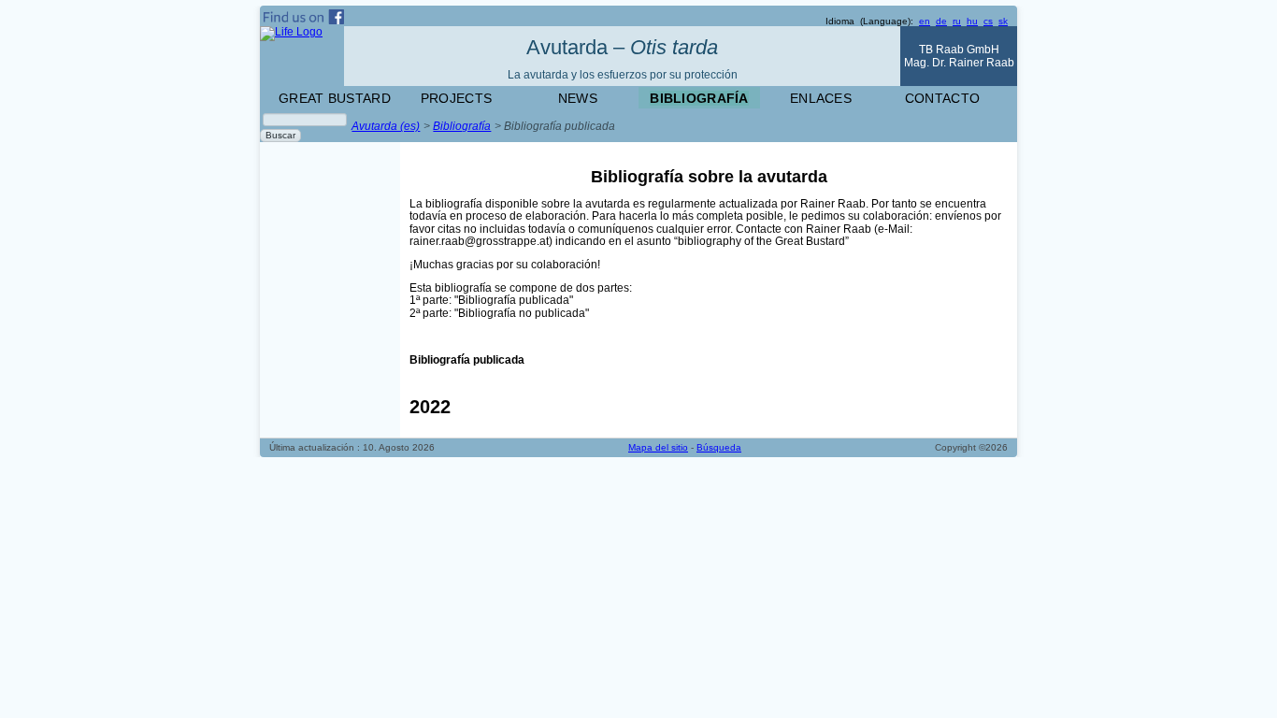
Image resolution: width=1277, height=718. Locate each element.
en (924, 21)
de (941, 21)
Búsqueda (718, 447)
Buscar (280, 135)
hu (972, 21)
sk (1003, 21)
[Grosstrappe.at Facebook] (449, 16)
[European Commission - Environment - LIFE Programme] (302, 56)
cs (988, 21)
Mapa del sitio (658, 447)
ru (957, 21)
